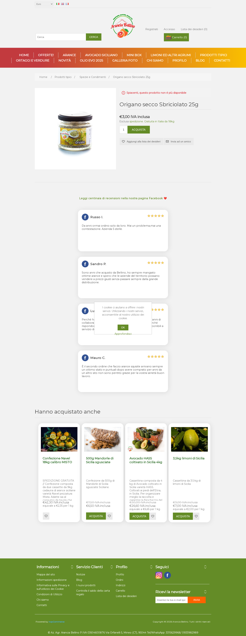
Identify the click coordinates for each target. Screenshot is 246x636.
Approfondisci (123, 333)
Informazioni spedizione (52, 580)
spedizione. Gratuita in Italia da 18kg (151, 121)
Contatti (222, 60)
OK (123, 327)
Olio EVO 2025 (91, 60)
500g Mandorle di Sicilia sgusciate (99, 460)
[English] (62, 4)
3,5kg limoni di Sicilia (189, 458)
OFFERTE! (46, 55)
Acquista (139, 129)
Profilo (180, 60)
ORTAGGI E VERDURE (32, 60)
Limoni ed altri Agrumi (171, 55)
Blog (200, 60)
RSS (176, 575)
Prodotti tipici (213, 55)
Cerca (93, 37)
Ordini (119, 580)
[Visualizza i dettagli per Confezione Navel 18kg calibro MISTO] (59, 439)
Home (24, 55)
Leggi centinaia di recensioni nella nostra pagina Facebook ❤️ (123, 198)
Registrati (151, 29)
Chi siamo (155, 60)
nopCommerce (56, 621)
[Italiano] (58, 4)
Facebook (158, 575)
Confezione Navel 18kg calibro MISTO (57, 460)
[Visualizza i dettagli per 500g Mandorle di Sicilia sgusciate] (102, 439)
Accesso (169, 29)
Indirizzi (120, 585)
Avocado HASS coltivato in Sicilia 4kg (145, 460)
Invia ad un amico (181, 141)
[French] (67, 4)
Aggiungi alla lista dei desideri (143, 141)
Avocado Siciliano (101, 55)
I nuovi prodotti (85, 585)
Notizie (80, 574)
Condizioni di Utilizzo (49, 594)
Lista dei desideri (126, 596)
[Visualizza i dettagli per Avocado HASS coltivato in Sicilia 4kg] (146, 439)
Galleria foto (125, 60)
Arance (69, 55)
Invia (196, 599)
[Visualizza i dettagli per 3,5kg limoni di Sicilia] (189, 439)
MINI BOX (134, 55)
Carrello (120, 590)
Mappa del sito (46, 574)
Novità (65, 60)
